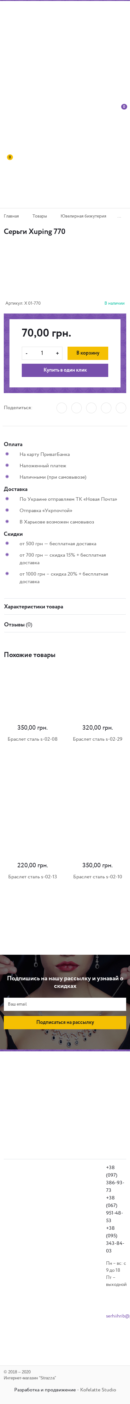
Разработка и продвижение (45, 1390)
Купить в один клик (65, 370)
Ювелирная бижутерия (83, 216)
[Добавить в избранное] (57, 275)
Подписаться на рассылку (65, 1022)
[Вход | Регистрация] (109, 129)
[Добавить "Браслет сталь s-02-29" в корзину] (50, 771)
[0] (122, 129)
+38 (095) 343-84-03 (115, 1240)
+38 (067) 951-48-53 (114, 1209)
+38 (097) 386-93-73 (115, 1179)
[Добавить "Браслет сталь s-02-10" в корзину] (50, 909)
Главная (11, 216)
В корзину (87, 353)
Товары (39, 216)
